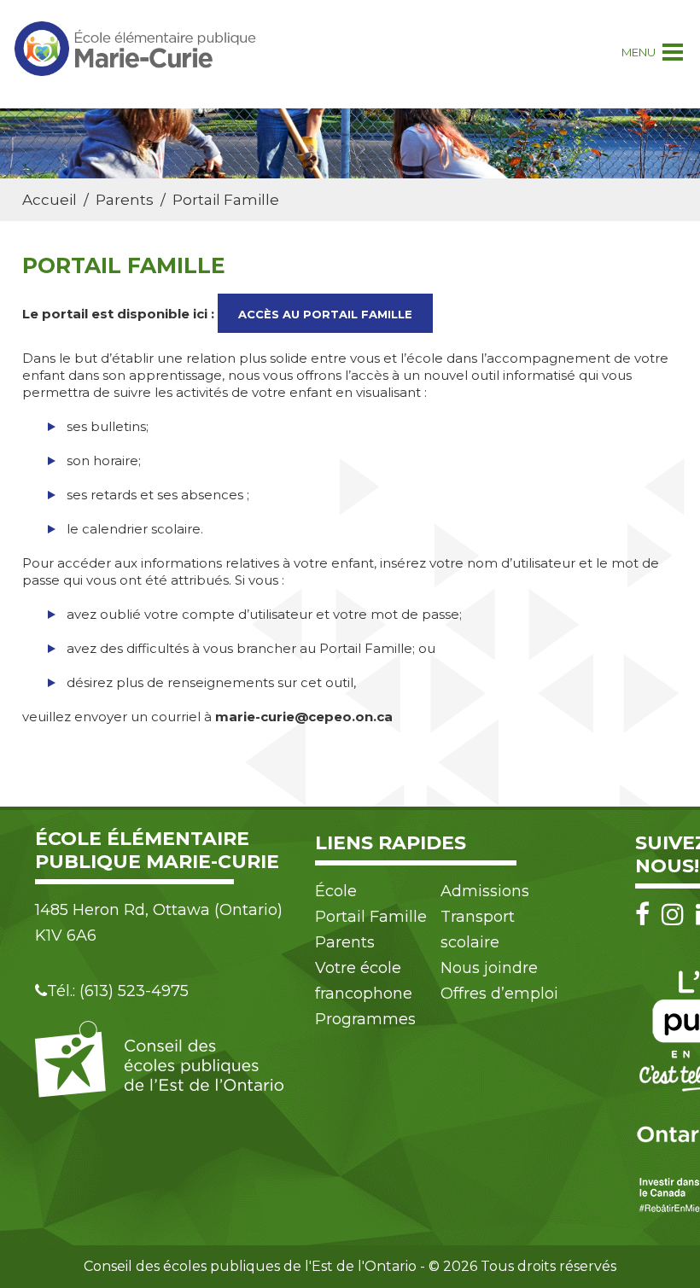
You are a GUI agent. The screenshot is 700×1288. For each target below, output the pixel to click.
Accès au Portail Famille (325, 314)
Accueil (49, 199)
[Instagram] (677, 914)
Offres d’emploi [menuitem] (499, 993)
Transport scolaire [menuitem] (477, 929)
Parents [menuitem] (345, 942)
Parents (125, 199)
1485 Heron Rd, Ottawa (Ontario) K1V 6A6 (159, 922)
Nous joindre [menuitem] (489, 968)
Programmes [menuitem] (365, 1019)
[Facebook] (646, 914)
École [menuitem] (336, 891)
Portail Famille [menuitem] (371, 916)
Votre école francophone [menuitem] (363, 981)
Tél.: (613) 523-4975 (118, 991)
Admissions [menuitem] (484, 891)
